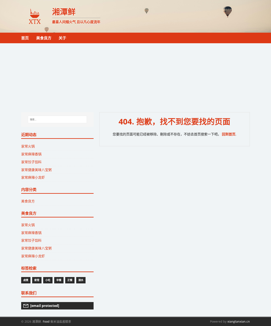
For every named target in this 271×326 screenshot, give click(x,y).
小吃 (47, 280)
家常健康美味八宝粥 (36, 169)
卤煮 (25, 280)
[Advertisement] (135, 75)
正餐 (69, 280)
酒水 (80, 280)
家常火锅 (28, 146)
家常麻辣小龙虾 (33, 177)
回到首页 (228, 134)
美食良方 (28, 201)
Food (46, 321)
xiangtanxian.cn (238, 321)
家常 (36, 280)
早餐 (58, 280)
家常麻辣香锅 (31, 154)
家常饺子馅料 (31, 162)
